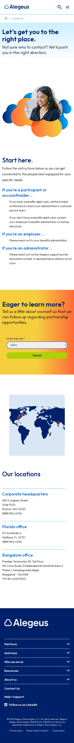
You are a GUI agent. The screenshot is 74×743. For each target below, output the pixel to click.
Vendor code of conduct (37, 730)
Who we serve (13, 661)
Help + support (14, 697)
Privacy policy (16, 730)
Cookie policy (58, 730)
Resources (11, 670)
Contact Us (12, 688)
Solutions (10, 653)
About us (10, 679)
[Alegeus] (16, 7)
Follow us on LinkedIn (23, 705)
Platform (10, 644)
